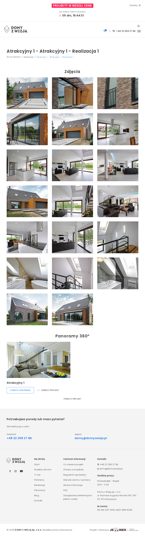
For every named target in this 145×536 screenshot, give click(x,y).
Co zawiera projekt (73, 464)
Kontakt (38, 500)
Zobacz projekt (50, 390)
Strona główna (14, 57)
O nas (37, 474)
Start (37, 464)
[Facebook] (10, 471)
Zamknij (133, 5)
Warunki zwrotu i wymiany (76, 479)
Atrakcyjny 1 (15, 383)
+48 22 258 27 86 (126, 31)
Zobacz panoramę (20, 390)
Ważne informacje (73, 485)
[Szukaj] (139, 26)
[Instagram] (15, 471)
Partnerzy (39, 479)
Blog (36, 495)
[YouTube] (21, 471)
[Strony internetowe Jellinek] (124, 530)
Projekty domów (42, 469)
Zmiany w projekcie (73, 469)
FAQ (65, 490)
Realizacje (29, 57)
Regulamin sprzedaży (74, 474)
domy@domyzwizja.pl (91, 438)
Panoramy (39, 490)
